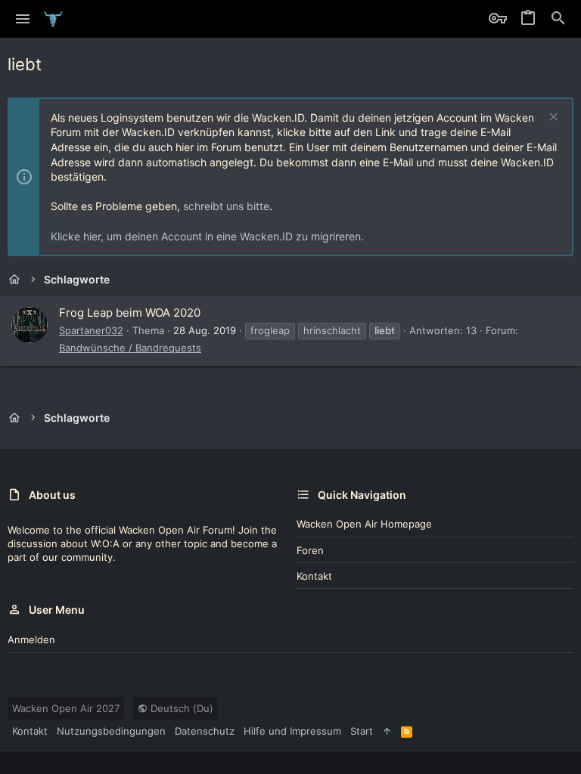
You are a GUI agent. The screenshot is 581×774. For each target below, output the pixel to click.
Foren (310, 550)
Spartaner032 (91, 330)
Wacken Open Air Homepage (364, 524)
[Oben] (386, 731)
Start (361, 731)
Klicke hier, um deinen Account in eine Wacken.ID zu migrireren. (207, 236)
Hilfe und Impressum (292, 731)
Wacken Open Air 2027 (66, 708)
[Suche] (558, 19)
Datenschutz (205, 731)
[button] (23, 19)
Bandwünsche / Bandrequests (130, 348)
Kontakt (314, 576)
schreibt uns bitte (226, 206)
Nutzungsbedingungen (111, 731)
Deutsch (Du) (180, 708)
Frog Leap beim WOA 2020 (129, 312)
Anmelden (31, 639)
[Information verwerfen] (552, 118)
